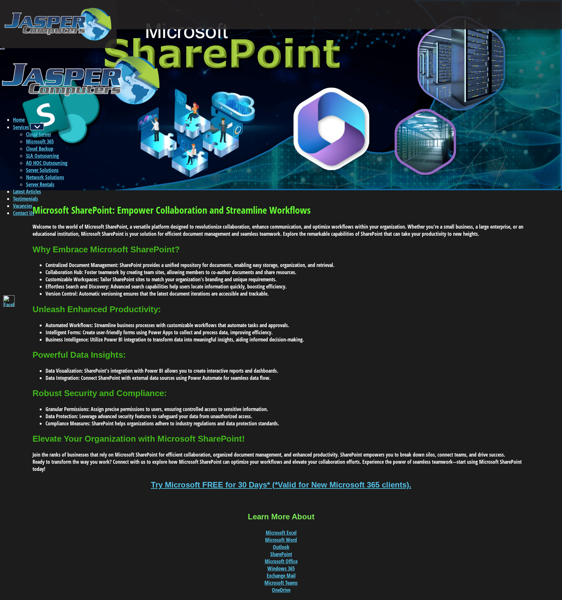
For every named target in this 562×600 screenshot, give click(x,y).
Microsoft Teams (281, 582)
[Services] (37, 126)
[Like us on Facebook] (9, 301)
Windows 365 (281, 568)
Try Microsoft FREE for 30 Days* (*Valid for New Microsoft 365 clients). (281, 484)
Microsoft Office (281, 561)
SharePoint (281, 554)
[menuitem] (19, 119)
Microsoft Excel (281, 532)
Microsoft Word (281, 539)
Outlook (281, 547)
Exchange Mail (281, 575)
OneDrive (281, 589)
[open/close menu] (2, 48)
